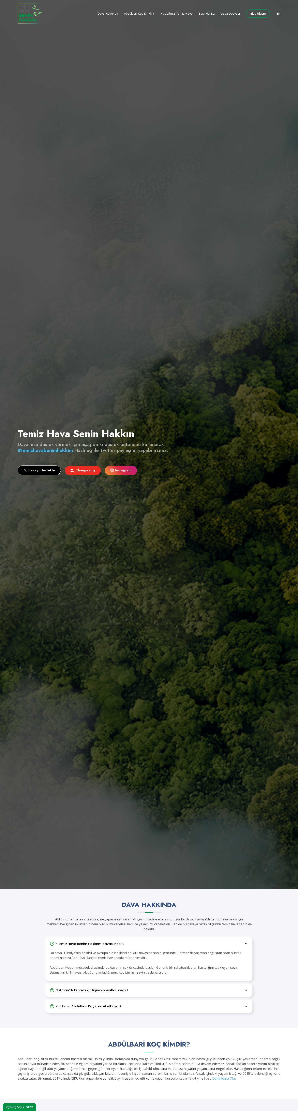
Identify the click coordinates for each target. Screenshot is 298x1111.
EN (278, 13)
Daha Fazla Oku (224, 1078)
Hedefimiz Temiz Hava (176, 13)
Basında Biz (207, 13)
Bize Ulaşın (258, 13)
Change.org (84, 470)
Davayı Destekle (41, 470)
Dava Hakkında (108, 13)
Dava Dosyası (230, 13)
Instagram (122, 470)
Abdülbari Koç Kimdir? (139, 13)
